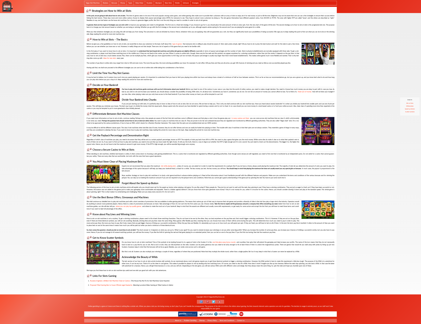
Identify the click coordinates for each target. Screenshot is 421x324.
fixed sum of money (304, 92)
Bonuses (114, 3)
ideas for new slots (109, 58)
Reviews (105, 3)
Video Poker (139, 3)
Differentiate (409, 106)
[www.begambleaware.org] (188, 314)
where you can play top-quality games (128, 206)
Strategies (195, 3)
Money (122, 3)
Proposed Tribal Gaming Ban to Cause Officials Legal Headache (111, 285)
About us (178, 320)
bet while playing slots (168, 166)
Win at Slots (409, 103)
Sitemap (202, 320)
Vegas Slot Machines (93, 3)
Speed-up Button (410, 109)
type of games (177, 44)
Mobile (177, 3)
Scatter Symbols (410, 111)
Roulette (149, 3)
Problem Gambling (190, 320)
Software (186, 3)
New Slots (168, 3)
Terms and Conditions (227, 320)
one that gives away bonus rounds (224, 242)
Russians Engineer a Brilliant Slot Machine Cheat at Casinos (110, 281)
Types (130, 3)
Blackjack (158, 3)
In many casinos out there (240, 118)
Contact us (240, 320)
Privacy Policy (212, 320)
